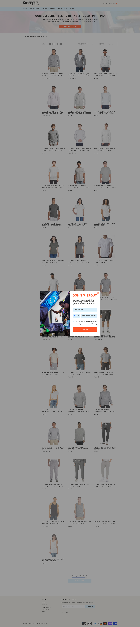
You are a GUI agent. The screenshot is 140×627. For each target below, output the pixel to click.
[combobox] (76, 316)
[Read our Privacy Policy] (96, 324)
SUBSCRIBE (84, 329)
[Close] (98, 293)
